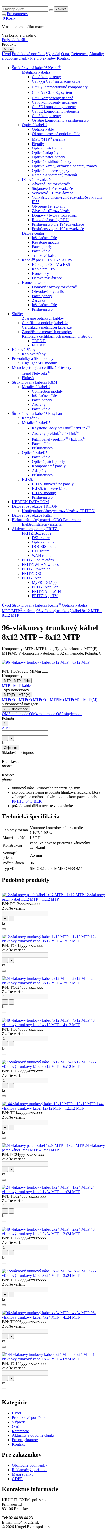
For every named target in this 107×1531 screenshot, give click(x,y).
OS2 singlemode (16, 709)
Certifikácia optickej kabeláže (45, 323)
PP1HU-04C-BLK (27, 801)
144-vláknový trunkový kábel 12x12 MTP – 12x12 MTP (53, 1106)
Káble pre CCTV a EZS (51, 264)
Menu (8, 49)
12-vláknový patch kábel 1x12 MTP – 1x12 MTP (53, 897)
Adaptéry (39, 470)
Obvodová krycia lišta (49, 291)
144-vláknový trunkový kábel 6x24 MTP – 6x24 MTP (51, 1356)
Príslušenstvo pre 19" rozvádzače (58, 224)
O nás (65, 54)
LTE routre (40, 551)
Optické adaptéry (45, 152)
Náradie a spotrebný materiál (54, 175)
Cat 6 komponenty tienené (52, 98)
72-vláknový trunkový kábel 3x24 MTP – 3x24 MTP (49, 1273)
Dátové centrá (33, 233)
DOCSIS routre (44, 546)
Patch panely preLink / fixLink (58, 439)
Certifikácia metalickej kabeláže (47, 327)
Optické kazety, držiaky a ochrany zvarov (64, 166)
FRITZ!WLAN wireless (41, 564)
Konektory (40, 273)
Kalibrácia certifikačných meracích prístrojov (57, 336)
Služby (17, 314)
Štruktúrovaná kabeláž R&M (34, 382)
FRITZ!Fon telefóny (38, 560)
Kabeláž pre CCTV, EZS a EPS (47, 260)
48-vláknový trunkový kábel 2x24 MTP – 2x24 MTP (49, 1231)
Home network (34, 282)
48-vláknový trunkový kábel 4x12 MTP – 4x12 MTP (49, 1022)
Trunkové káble (44, 255)
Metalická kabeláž (36, 72)
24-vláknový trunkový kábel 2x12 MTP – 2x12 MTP (49, 980)
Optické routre (43, 542)
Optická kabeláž (34, 125)
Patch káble (41, 251)
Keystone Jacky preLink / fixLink (61, 428)
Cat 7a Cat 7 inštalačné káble (56, 81)
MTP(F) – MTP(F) (17, 699)
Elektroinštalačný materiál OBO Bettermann (46, 520)
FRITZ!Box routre (36, 533)
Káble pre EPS (43, 269)
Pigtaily (38, 144)
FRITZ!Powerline (36, 569)
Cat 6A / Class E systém (52, 92)
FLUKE (38, 345)
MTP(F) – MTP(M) (17, 695)
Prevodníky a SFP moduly (32, 358)
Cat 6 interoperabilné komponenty (60, 87)
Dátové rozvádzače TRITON (35, 506)
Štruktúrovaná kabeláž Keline (36, 68)
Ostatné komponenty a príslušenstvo (60, 120)
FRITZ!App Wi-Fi (46, 591)
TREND (39, 341)
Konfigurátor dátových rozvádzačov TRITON (58, 511)
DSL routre (41, 538)
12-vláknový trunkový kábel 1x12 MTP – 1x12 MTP (49, 939)
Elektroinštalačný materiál (42, 524)
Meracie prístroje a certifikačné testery (41, 367)
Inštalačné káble (44, 238)
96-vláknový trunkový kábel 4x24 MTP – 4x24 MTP (49, 1315)
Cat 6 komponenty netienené (54, 102)
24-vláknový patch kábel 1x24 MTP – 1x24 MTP (53, 1147)
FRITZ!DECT (33, 573)
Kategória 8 (31, 418)
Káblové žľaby (24, 349)
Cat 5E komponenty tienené (54, 107)
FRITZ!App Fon (45, 587)
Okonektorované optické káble (56, 134)
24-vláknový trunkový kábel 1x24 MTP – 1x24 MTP (49, 1189)
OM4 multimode (42, 714)
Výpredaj (53, 54)
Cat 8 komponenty (46, 77)
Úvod (6, 54)
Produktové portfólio (28, 54)
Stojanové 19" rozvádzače (52, 188)
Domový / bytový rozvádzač (54, 215)
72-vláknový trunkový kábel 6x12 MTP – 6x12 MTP (49, 1064)
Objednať (10, 748)
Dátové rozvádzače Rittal (32, 515)
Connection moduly (47, 391)
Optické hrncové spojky (50, 170)
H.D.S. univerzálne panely (53, 484)
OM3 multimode (15, 714)
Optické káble (43, 129)
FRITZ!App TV (45, 596)
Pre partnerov (17, 14)
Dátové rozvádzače (37, 179)
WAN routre (41, 555)
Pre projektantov (43, 58)
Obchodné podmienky (29, 1465)
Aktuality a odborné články (33, 1435)
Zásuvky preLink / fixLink (55, 433)
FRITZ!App (31, 578)
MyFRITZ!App (44, 582)
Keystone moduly (46, 242)
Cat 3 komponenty (46, 116)
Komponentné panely (49, 466)
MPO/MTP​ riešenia (48, 139)
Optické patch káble (47, 148)
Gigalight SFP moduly (39, 363)
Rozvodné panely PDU (50, 220)
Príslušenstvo (42, 309)
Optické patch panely (48, 157)
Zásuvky (39, 300)
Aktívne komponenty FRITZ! (35, 529)
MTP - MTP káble (17, 681)
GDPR (17, 1479)
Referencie (79, 54)
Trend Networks (36, 373)
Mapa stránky (22, 1474)
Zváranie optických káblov (43, 318)
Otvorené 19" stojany (48, 206)
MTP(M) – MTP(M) (81, 699)
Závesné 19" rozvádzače (51, 184)
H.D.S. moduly (44, 493)
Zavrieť (61, 9)
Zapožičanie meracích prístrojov (47, 332)
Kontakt (63, 58)
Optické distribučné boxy (51, 161)
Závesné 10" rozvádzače (51, 211)
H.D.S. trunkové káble (49, 488)
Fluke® (28, 378)
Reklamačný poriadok (29, 1470)
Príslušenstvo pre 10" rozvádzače (58, 229)
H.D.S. (27, 479)
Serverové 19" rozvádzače (52, 193)
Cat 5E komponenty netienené (55, 111)
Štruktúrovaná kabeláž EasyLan (37, 413)
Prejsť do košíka (15, 40)
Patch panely (42, 247)
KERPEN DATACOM (30, 502)
